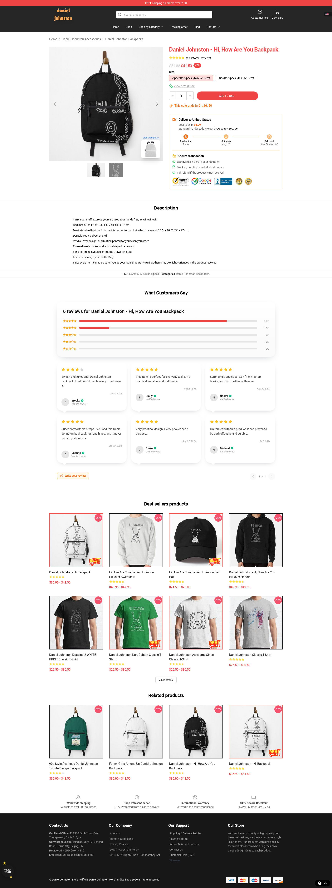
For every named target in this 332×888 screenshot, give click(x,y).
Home (53, 39)
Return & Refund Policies (184, 844)
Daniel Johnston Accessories (81, 39)
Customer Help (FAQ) (182, 854)
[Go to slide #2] (116, 170)
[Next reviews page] (271, 476)
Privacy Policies (119, 844)
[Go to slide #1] (96, 170)
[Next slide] (157, 104)
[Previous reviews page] (253, 476)
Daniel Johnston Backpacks (124, 39)
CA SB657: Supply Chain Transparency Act (135, 854)
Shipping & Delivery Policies (185, 833)
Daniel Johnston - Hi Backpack (70, 572)
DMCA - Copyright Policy (124, 849)
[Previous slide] (55, 104)
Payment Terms (178, 838)
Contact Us (176, 849)
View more (166, 679)
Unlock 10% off (7, 871)
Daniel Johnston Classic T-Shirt (250, 655)
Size (171, 71)
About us (115, 833)
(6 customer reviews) (198, 58)
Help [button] (325, 883)
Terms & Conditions (121, 838)
